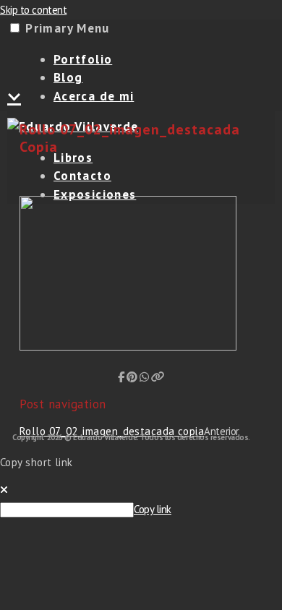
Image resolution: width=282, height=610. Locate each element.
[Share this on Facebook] (121, 377)
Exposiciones (95, 194)
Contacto (82, 176)
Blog (68, 77)
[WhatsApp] (144, 377)
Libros (73, 158)
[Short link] (158, 377)
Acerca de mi (94, 96)
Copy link (152, 509)
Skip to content (33, 10)
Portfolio (83, 59)
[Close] (4, 490)
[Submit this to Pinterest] (132, 377)
